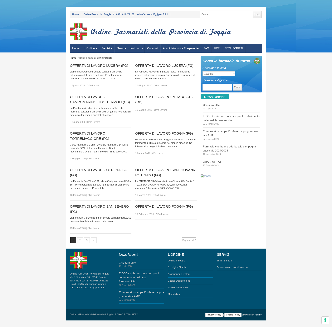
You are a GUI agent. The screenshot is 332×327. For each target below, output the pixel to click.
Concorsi (152, 48)
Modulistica (174, 294)
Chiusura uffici (211, 105)
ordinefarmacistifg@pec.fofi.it (91, 287)
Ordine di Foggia (176, 260)
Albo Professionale (178, 287)
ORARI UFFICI (212, 161)
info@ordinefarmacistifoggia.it (92, 284)
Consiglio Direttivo (177, 267)
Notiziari (135, 48)
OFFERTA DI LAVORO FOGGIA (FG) (164, 133)
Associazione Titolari (179, 274)
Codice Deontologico (179, 281)
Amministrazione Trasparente (181, 48)
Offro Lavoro (93, 85)
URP (217, 48)
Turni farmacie (224, 260)
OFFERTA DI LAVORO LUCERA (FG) (99, 65)
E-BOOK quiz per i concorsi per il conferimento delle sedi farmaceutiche (139, 277)
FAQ (206, 48)
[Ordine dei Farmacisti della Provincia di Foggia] (92, 31)
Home (75, 14)
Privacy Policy (214, 314)
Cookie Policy (233, 314)
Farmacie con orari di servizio (232, 267)
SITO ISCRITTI (234, 48)
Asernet (258, 315)
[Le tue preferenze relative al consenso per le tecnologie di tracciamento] (325, 320)
